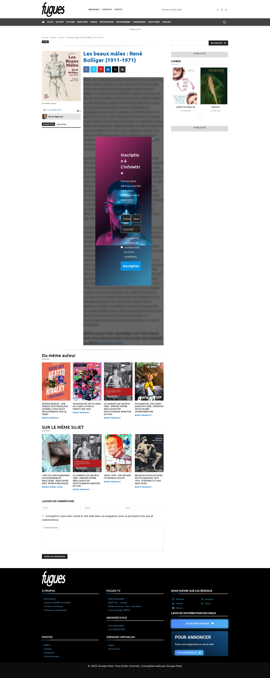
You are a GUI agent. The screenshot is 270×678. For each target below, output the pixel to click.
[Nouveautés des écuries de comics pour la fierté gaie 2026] (87, 381)
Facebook (180, 599)
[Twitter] (226, 9)
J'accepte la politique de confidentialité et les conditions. (131, 247)
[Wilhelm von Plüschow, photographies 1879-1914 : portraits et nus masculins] (149, 453)
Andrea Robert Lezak (52, 487)
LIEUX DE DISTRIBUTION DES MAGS (193, 613)
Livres (61, 37)
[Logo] (65, 9)
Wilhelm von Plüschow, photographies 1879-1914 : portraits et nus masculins (149, 479)
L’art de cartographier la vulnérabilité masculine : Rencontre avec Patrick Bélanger (56, 479)
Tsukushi (215, 107)
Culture (53, 37)
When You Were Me (185, 107)
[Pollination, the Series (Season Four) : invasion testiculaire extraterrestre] (149, 381)
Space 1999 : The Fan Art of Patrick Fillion (117, 476)
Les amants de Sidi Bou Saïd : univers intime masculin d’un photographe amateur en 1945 (117, 409)
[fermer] (153, 138)
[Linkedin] (108, 69)
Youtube (179, 607)
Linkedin (179, 603)
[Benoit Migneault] (45, 116)
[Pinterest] (101, 69)
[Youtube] (173, 608)
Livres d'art (61, 124)
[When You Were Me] (185, 86)
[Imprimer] (122, 69)
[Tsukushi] (214, 86)
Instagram (209, 599)
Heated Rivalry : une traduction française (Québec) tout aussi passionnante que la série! (55, 409)
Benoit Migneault (55, 116)
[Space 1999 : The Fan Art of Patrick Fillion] (118, 453)
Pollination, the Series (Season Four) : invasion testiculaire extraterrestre (149, 407)
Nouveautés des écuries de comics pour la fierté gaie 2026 (87, 406)
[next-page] (201, 116)
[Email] (115, 69)
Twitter (208, 603)
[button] (224, 22)
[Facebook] (218, 9)
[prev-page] (196, 116)
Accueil (45, 37)
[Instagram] (222, 9)
